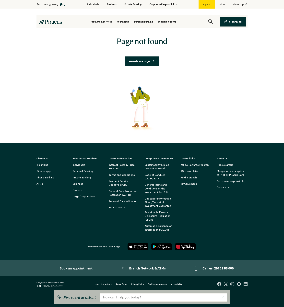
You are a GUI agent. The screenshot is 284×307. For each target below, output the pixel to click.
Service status (117, 207)
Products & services (101, 21)
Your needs (123, 21)
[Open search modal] (210, 22)
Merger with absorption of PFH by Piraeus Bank (231, 172)
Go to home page (139, 61)
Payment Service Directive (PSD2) (119, 183)
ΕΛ (38, 4)
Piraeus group (225, 165)
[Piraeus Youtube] (239, 284)
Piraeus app (43, 171)
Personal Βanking (143, 21)
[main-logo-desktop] (50, 22)
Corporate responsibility (231, 181)
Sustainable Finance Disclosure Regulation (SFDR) (157, 215)
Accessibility (176, 284)
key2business (189, 184)
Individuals (78, 165)
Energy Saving (51, 4)
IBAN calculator (190, 171)
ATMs (39, 184)
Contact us (223, 187)
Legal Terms (121, 284)
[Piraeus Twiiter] (226, 284)
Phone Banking (45, 177)
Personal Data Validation (123, 201)
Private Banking (81, 177)
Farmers (77, 190)
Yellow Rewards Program (195, 165)
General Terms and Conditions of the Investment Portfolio (157, 188)
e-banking (235, 21)
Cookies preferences (157, 284)
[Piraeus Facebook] (219, 284)
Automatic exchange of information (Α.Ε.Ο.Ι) (158, 227)
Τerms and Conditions (122, 175)
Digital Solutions (167, 21)
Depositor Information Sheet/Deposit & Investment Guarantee (158, 202)
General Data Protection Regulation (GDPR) (123, 193)
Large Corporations (83, 196)
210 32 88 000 (224, 268)
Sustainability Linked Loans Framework (157, 166)
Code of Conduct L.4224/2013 (155, 176)
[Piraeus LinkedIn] (246, 284)
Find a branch (189, 177)
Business (77, 184)
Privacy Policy (137, 284)
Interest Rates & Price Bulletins (122, 166)
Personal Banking (82, 171)
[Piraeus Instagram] (232, 284)
